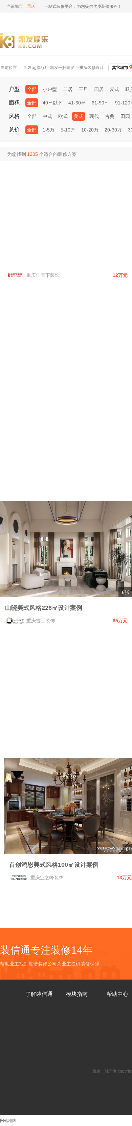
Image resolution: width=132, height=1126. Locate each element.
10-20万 (89, 130)
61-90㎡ (100, 102)
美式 (78, 116)
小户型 (50, 89)
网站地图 (8, 1120)
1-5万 (48, 130)
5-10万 (68, 130)
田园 (125, 116)
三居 (83, 89)
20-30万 (113, 130)
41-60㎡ (77, 102)
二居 (67, 89)
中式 (47, 116)
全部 (32, 89)
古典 (109, 116)
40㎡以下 (52, 102)
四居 (99, 89)
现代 (94, 116)
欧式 (63, 116)
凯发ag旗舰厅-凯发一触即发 (49, 67)
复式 (114, 89)
